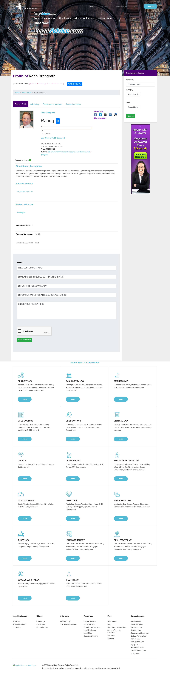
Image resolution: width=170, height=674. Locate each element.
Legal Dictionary (90, 630)
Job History (34, 104)
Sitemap (110, 638)
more (25, 399)
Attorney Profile (20, 104)
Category (129, 90)
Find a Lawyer (121, 6)
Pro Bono (110, 636)
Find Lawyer (26, 93)
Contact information (73, 104)
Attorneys (105, 6)
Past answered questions (52, 104)
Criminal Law (136, 630)
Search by (130, 80)
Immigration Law (137, 642)
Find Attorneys (89, 624)
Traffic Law (135, 653)
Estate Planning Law (139, 636)
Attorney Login (65, 621)
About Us (16, 621)
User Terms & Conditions (116, 627)
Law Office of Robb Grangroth (53, 138)
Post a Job (40, 624)
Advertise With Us (19, 624)
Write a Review (74, 84)
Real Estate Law (137, 647)
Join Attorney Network (68, 624)
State (128, 102)
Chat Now (41, 23)
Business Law (136, 627)
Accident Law (136, 621)
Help (109, 624)
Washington (21, 213)
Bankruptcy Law (137, 624)
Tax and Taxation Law (25, 192)
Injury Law (135, 645)
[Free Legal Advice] (59, 31)
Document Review (91, 636)
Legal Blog (88, 633)
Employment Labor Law (140, 633)
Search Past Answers (92, 627)
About (136, 6)
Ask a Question (42, 627)
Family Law (135, 639)
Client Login (40, 621)
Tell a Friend (111, 621)
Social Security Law (138, 650)
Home (92, 6)
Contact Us (17, 627)
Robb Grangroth (48, 113)
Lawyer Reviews (90, 621)
